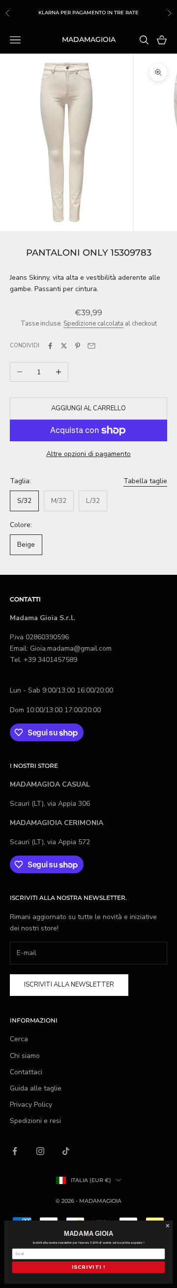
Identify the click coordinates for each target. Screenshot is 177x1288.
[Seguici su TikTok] (66, 1151)
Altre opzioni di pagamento (88, 454)
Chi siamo (25, 1055)
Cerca (19, 1039)
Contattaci (26, 1072)
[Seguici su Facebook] (15, 1151)
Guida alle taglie (35, 1088)
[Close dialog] (167, 1225)
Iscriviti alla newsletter (69, 984)
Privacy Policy (31, 1104)
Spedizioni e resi (35, 1120)
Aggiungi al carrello (88, 408)
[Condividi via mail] (91, 346)
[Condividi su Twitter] (64, 346)
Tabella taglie (145, 481)
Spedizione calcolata (93, 323)
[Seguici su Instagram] (40, 1151)
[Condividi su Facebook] (50, 346)
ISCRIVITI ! (88, 1267)
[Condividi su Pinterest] (78, 346)
